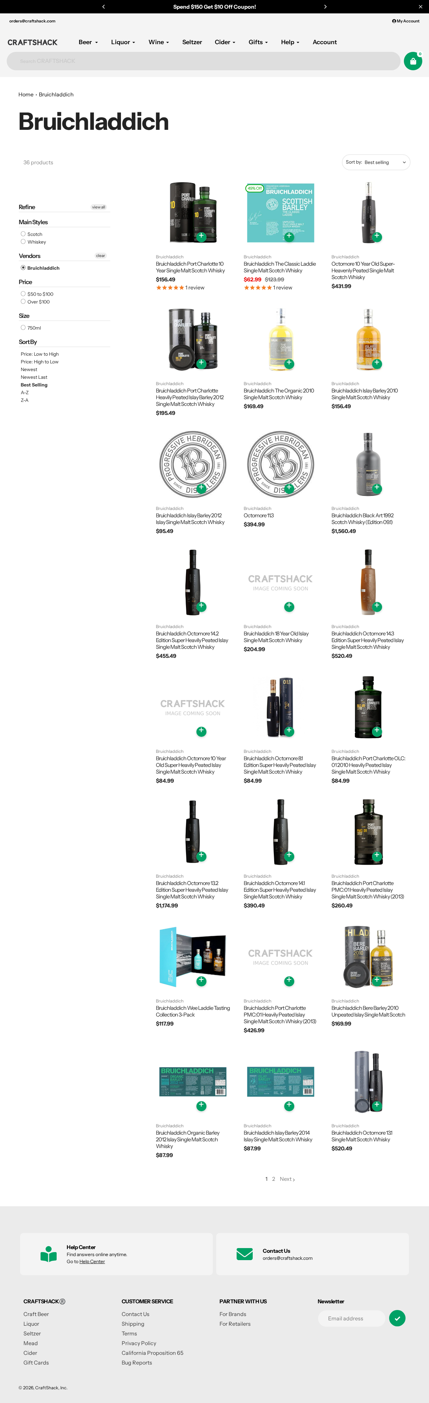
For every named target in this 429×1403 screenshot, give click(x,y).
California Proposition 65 (152, 1352)
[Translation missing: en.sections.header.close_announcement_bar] (420, 6)
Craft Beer (36, 1314)
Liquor (31, 1323)
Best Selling (34, 385)
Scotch (34, 234)
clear (100, 255)
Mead (30, 1343)
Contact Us (135, 1314)
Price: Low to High (40, 354)
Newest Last (34, 377)
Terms (129, 1333)
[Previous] (104, 6)
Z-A (24, 400)
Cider (30, 1352)
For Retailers (235, 1323)
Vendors (29, 256)
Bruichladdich (56, 94)
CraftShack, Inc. (51, 1387)
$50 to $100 (39, 294)
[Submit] (397, 1318)
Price (25, 282)
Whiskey (36, 242)
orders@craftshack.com (32, 20)
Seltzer (32, 1333)
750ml (33, 328)
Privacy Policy (139, 1343)
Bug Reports (137, 1362)
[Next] (325, 6)
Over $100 (38, 302)
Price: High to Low (40, 362)
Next (286, 1178)
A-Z (25, 392)
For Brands (233, 1314)
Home (26, 94)
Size (24, 316)
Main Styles (33, 222)
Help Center (92, 1261)
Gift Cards (36, 1362)
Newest (29, 369)
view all (98, 206)
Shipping (133, 1323)
